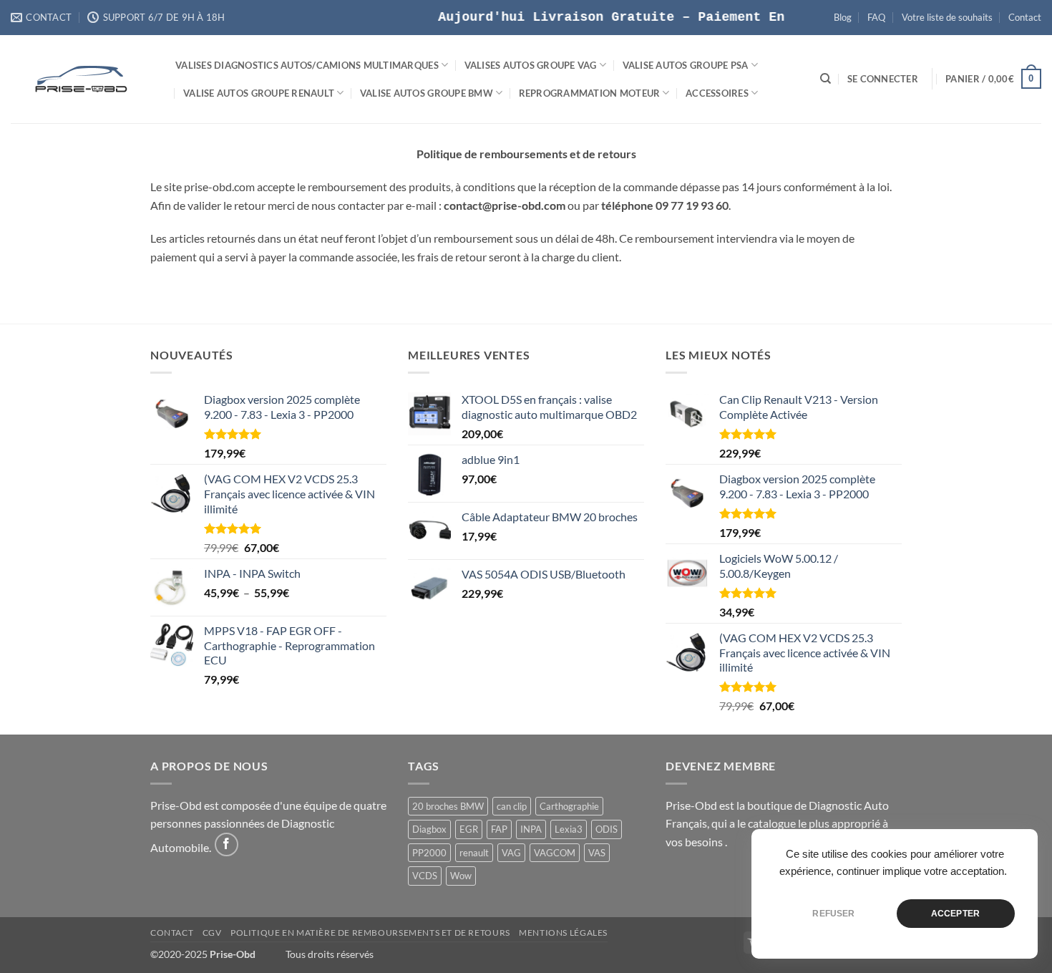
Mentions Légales (563, 932)
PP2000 (429, 852)
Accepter (955, 914)
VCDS (424, 875)
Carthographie (569, 806)
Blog (843, 17)
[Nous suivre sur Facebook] (226, 844)
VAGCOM (554, 852)
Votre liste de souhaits (947, 17)
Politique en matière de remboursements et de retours (370, 932)
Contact (1024, 17)
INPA (531, 829)
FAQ (876, 17)
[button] (882, 79)
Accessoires (717, 93)
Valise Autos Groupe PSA (686, 65)
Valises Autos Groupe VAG (530, 65)
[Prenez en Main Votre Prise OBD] (82, 79)
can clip (512, 806)
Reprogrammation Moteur (590, 93)
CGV (212, 932)
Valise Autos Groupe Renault (258, 93)
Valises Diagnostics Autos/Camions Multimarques (307, 65)
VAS (596, 852)
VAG (511, 852)
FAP (499, 829)
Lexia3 (569, 829)
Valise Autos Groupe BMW (426, 93)
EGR (468, 829)
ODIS (606, 829)
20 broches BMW (448, 806)
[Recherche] (825, 78)
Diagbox (429, 829)
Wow (461, 875)
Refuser (833, 914)
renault (474, 852)
